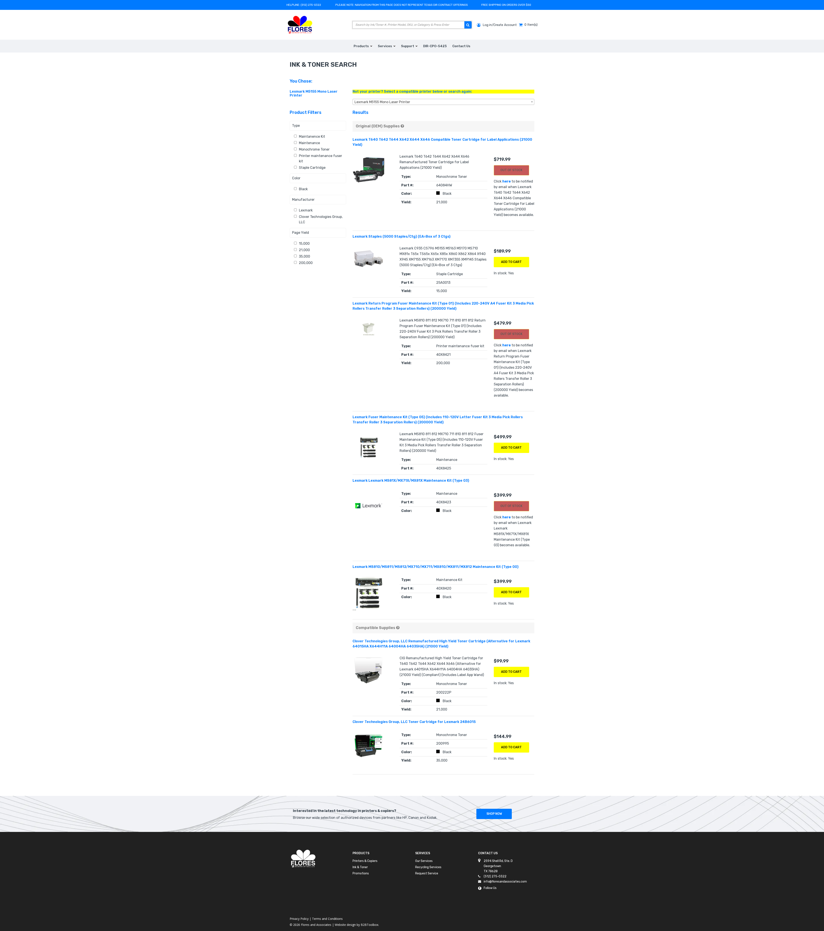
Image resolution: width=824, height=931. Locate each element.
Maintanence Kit (312, 136)
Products (361, 853)
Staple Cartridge (312, 168)
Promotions (361, 873)
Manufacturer (303, 200)
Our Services (424, 861)
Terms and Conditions (327, 919)
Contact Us (488, 853)
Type (296, 126)
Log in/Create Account (499, 25)
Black (303, 189)
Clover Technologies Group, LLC (321, 219)
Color (296, 178)
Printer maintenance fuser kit (320, 158)
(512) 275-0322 (311, 4)
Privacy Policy (299, 919)
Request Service (426, 873)
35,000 (304, 256)
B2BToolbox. (370, 925)
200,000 (306, 263)
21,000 (304, 250)
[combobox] (444, 102)
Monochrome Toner (314, 149)
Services (422, 853)
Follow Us (490, 888)
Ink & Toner (360, 867)
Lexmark (306, 210)
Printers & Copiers (365, 861)
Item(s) (531, 25)
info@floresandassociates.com (505, 881)
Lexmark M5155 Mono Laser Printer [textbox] (382, 102)
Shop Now (494, 814)
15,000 (304, 243)
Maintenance (309, 143)
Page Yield (300, 233)
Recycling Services (428, 867)
